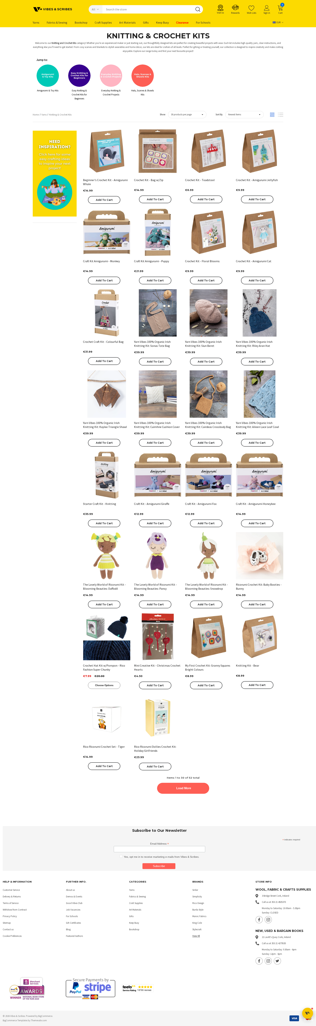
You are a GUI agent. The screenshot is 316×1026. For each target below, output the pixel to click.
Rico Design (198, 903)
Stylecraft (197, 929)
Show (162, 114)
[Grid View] (272, 115)
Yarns (131, 890)
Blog (68, 929)
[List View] (280, 114)
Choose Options (104, 685)
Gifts (131, 916)
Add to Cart (104, 200)
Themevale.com (39, 1020)
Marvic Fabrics (199, 916)
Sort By (219, 114)
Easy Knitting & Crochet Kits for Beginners (79, 94)
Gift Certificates (73, 922)
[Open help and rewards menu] (307, 1013)
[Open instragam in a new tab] (268, 919)
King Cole (197, 922)
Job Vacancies (73, 909)
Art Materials (135, 909)
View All (196, 936)
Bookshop (134, 929)
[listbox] (244, 114)
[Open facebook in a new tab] (259, 919)
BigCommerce (45, 1016)
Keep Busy (134, 922)
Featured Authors (74, 936)
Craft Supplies (136, 903)
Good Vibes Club (74, 903)
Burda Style (197, 909)
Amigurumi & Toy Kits (47, 90)
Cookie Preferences (12, 936)
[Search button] (198, 9)
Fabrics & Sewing (137, 896)
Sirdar (195, 890)
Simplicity (197, 896)
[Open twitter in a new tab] (277, 961)
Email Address (159, 843)
